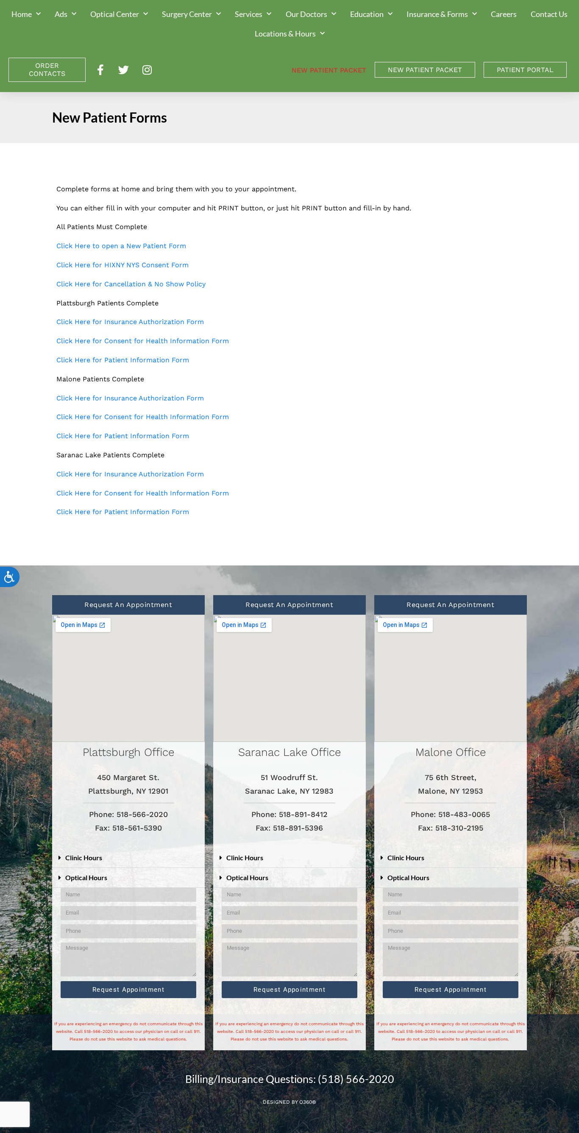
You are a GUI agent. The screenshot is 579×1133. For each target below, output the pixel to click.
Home (21, 14)
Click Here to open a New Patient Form (121, 246)
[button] (128, 858)
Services (248, 14)
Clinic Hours (83, 857)
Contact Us (549, 14)
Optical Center (114, 14)
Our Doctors (306, 14)
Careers (504, 14)
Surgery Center (187, 14)
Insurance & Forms (437, 14)
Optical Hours (86, 877)
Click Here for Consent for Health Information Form (142, 341)
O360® (307, 1102)
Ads (61, 14)
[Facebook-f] (100, 69)
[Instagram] (147, 69)
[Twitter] (123, 69)
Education (367, 14)
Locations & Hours (285, 33)
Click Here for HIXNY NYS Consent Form (122, 265)
